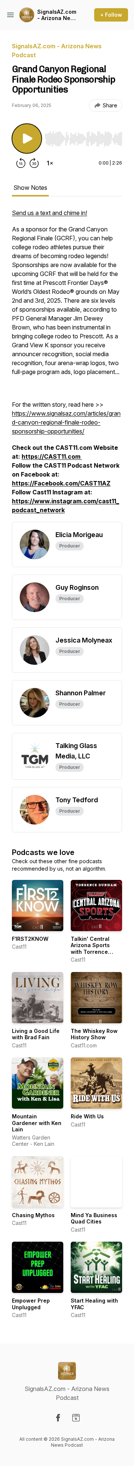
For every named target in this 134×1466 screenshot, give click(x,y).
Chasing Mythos (33, 1215)
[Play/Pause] (27, 138)
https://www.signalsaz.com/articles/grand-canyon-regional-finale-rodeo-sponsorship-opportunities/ (66, 422)
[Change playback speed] (49, 163)
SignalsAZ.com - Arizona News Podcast (57, 15)
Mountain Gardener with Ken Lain (36, 1122)
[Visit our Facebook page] (58, 1417)
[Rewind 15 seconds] (21, 163)
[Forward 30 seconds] (34, 163)
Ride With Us (87, 1116)
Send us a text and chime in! (49, 213)
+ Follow (111, 15)
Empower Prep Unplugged (31, 1303)
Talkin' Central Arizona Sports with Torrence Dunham (90, 949)
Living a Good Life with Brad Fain (36, 1034)
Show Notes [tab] (30, 187)
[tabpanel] (67, 365)
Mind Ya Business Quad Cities (94, 1218)
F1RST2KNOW (30, 939)
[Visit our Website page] (76, 1417)
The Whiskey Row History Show (94, 1034)
